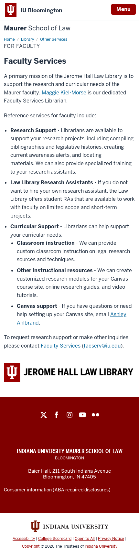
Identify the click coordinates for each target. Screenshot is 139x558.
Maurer (37, 28)
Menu (123, 9)
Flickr (95, 415)
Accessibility (24, 538)
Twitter (43, 415)
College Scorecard (54, 538)
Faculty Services (60, 345)
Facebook (56, 415)
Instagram (69, 415)
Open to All (85, 538)
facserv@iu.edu (102, 345)
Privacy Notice (111, 538)
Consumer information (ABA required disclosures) (57, 490)
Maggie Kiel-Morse (64, 92)
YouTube (82, 415)
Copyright (31, 546)
